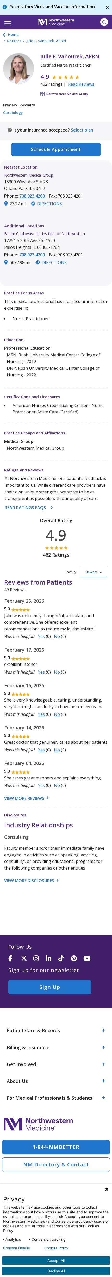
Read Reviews (81, 84)
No (57, 636)
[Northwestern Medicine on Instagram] (39, 959)
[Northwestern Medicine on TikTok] (64, 959)
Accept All (56, 1260)
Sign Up (49, 986)
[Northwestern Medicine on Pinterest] (77, 959)
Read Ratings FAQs (25, 507)
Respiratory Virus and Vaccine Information (52, 7)
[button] (7, 21)
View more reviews (24, 798)
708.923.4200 (32, 196)
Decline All (56, 1271)
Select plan (82, 130)
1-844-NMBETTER (56, 1146)
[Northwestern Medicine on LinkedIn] (52, 959)
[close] (107, 7)
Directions (49, 204)
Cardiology (13, 112)
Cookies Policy (56, 1248)
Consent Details (16, 1248)
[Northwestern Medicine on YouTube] (89, 959)
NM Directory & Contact (56, 1164)
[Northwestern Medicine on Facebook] (14, 959)
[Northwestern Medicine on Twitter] (27, 959)
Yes (41, 636)
